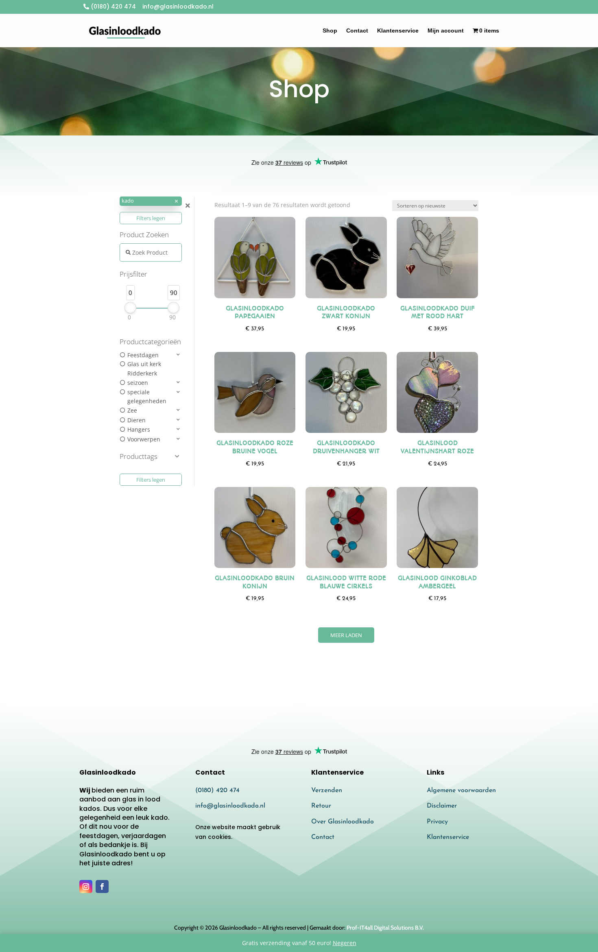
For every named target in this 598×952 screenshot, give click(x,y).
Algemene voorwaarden (461, 790)
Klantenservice (398, 30)
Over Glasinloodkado (342, 822)
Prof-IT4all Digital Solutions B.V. (385, 927)
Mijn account (446, 30)
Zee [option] (132, 410)
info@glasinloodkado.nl (230, 806)
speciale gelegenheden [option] (146, 396)
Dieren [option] (136, 420)
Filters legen (150, 218)
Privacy (437, 822)
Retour (321, 806)
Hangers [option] (138, 429)
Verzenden (326, 790)
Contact (357, 30)
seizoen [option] (137, 382)
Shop (330, 30)
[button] (151, 201)
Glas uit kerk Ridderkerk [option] (144, 368)
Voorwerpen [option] (143, 439)
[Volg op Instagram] (85, 886)
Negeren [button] (344, 943)
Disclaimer (442, 806)
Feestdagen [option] (143, 355)
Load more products (346, 635)
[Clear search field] (188, 206)
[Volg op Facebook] (102, 886)
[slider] (130, 307)
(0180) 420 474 (112, 6)
